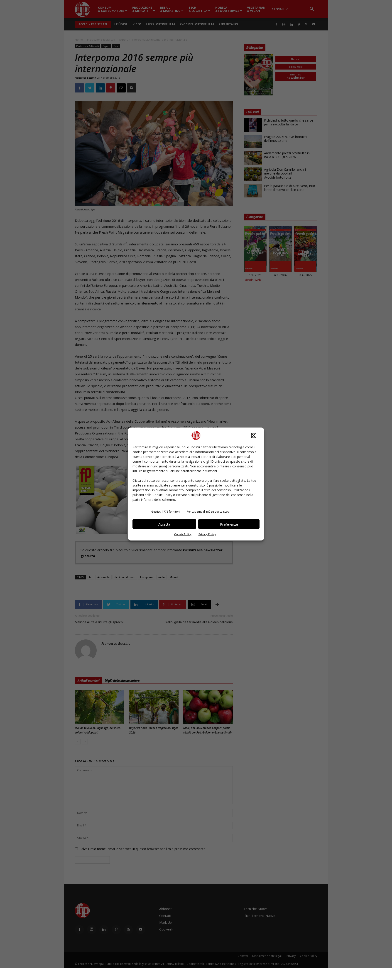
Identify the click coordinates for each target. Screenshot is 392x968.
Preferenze (229, 524)
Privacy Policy (207, 534)
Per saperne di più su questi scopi (208, 512)
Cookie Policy (182, 534)
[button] (253, 435)
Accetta (164, 524)
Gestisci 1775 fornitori (165, 512)
